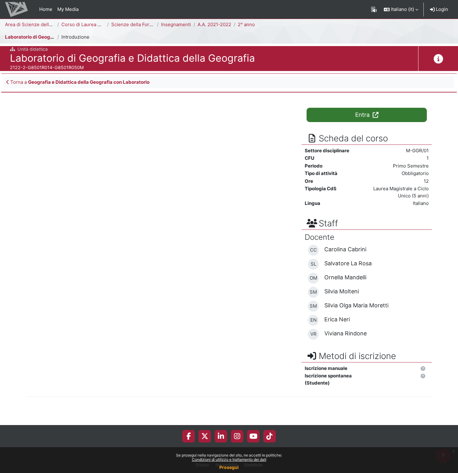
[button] (401, 9)
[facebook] (188, 436)
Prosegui (229, 467)
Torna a (79, 82)
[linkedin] (221, 436)
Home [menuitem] (45, 9)
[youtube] (253, 436)
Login (441, 9)
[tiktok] (269, 436)
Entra (363, 114)
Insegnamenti (176, 24)
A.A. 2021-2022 (214, 24)
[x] (204, 436)
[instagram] (237, 436)
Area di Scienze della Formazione (42, 24)
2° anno (246, 24)
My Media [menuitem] (68, 9)
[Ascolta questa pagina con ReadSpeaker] (374, 9)
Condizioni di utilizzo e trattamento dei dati (229, 459)
